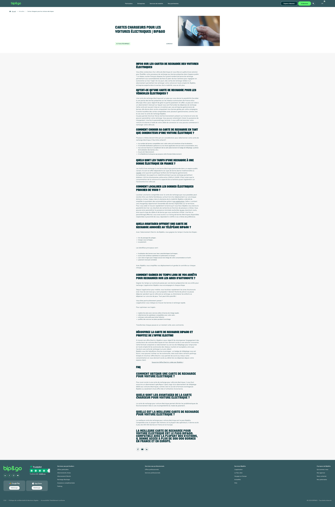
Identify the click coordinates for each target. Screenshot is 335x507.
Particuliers (129, 3)
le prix (182, 210)
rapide (138, 173)
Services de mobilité (156, 3)
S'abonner (304, 3)
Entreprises (141, 3)
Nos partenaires (173, 3)
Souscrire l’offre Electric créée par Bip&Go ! (167, 362)
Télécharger (14, 488)
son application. (179, 201)
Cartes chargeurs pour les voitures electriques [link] (40, 11)
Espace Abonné (289, 3)
